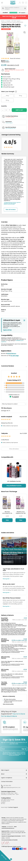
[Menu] (1, 2)
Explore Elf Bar (7, 330)
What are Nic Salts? (9, 584)
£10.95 (14, 17)
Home (2, 21)
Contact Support (13, 807)
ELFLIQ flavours (11, 353)
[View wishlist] (23, 3)
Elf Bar (7, 60)
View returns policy (8, 704)
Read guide (6, 579)
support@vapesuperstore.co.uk (8, 828)
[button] (14, 366)
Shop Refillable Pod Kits (14, 486)
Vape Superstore (8, 846)
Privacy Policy (18, 754)
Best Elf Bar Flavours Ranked (11, 598)
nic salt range (14, 355)
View (7, 520)
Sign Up (24, 749)
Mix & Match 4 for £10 (13, 65)
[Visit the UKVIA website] (14, 843)
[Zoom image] (24, 32)
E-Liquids (8, 21)
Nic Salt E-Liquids (16, 21)
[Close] (10, 859)
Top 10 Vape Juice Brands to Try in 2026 (13, 569)
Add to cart (19, 110)
